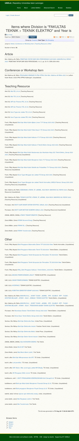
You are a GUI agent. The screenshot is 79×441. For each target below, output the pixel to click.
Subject (11, 422)
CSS (41, 437)
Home (19, 8)
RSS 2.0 (71, 37)
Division (11, 424)
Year (10, 428)
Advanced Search (49, 8)
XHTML (36, 437)
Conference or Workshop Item (24, 44)
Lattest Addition (35, 8)
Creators (34, 40)
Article (12, 44)
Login (7, 15)
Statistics (68, 8)
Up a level (9, 35)
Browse (60, 8)
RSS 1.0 (63, 37)
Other (49, 44)
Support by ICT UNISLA (62, 437)
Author (11, 426)
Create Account (15, 15)
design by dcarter (48, 437)
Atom (57, 37)
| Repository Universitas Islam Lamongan (24, 3)
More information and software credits (21, 437)
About (26, 8)
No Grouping (50, 40)
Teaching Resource (41, 44)
